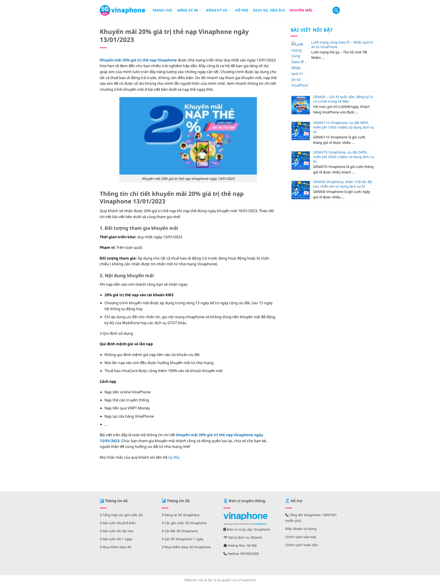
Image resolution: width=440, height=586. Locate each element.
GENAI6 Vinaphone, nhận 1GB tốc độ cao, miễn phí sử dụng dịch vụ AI (342, 184)
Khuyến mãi (301, 10)
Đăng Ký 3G (216, 10)
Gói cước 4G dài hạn (118, 531)
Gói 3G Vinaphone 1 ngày (183, 539)
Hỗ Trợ (241, 10)
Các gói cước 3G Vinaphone (185, 523)
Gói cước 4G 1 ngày (117, 539)
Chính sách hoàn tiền (301, 545)
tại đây (174, 457)
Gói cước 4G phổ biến (119, 523)
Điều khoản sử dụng (300, 528)
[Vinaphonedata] (123, 10)
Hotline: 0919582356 (243, 553)
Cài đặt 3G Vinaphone (181, 531)
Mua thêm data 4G (116, 547)
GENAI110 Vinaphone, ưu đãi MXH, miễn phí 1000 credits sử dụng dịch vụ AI (343, 127)
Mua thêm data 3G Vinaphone (187, 547)
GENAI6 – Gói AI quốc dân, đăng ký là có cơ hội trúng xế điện (343, 99)
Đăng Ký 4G (187, 10)
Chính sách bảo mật (300, 537)
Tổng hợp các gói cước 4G (122, 515)
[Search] (336, 10)
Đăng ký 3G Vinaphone (181, 515)
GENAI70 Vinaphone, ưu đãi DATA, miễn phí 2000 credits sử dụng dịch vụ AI (343, 157)
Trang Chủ (162, 10)
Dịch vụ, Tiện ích (269, 10)
